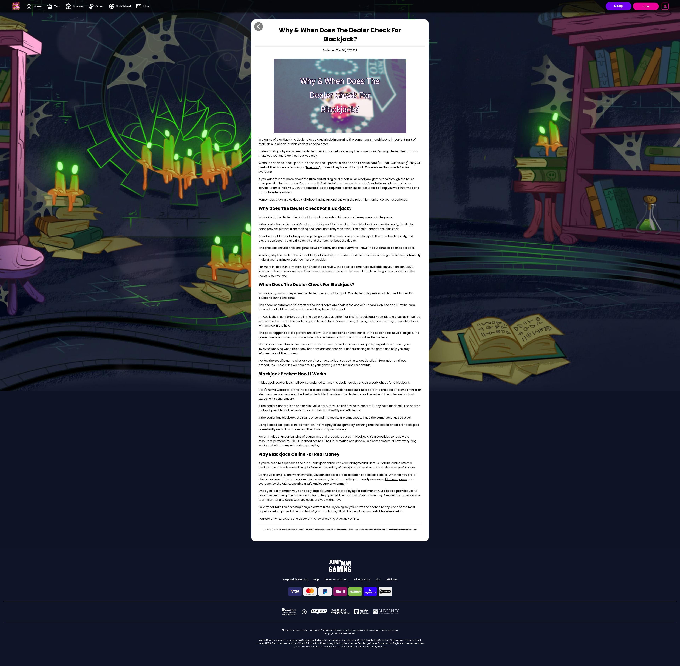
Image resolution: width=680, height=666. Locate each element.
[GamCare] (289, 611)
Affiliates (391, 579)
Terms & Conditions (336, 579)
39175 (268, 643)
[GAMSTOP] (319, 611)
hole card (312, 167)
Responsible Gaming (295, 579)
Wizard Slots (366, 463)
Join (646, 6)
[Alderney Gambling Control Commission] (386, 611)
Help (316, 579)
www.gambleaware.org (350, 630)
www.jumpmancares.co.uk (383, 630)
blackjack (268, 293)
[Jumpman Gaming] (340, 571)
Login (618, 6)
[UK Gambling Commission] (340, 611)
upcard (332, 163)
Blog (378, 579)
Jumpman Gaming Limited (304, 640)
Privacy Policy (362, 579)
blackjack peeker (273, 383)
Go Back (258, 26)
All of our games (396, 479)
